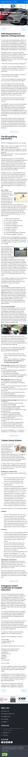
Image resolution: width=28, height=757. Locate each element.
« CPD (3, 29)
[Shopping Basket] (25, 6)
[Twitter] (7, 742)
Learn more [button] (5, 751)
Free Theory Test (5, 711)
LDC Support (4, 721)
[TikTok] (12, 742)
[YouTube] (26, 2)
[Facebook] (24, 2)
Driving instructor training (12, 20)
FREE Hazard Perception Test (15, 279)
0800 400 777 (6, 732)
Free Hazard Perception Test (7, 713)
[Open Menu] (2, 6)
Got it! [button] (4, 754)
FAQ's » (24, 29)
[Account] (21, 6)
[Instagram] (9, 742)
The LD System (4, 719)
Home (3, 20)
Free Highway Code (5, 716)
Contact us (5, 735)
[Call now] (7, 6)
